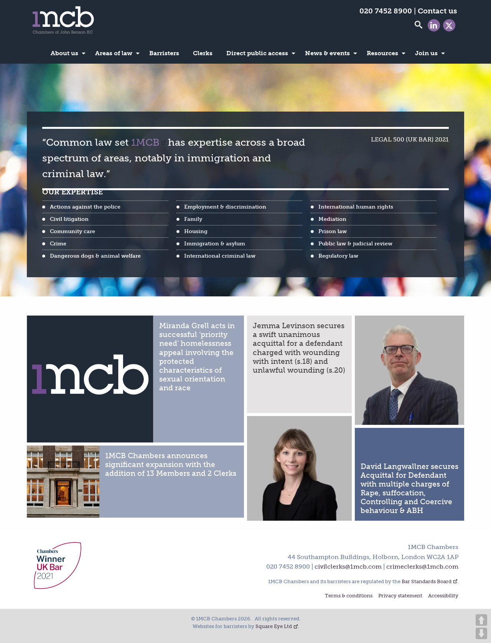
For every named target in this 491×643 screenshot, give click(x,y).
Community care (72, 231)
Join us (426, 53)
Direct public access (257, 53)
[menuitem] (65, 53)
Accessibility (443, 596)
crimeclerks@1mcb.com (422, 566)
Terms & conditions (348, 596)
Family (193, 218)
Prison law (332, 231)
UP (481, 620)
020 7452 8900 (385, 11)
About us (64, 53)
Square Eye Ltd (273, 626)
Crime (58, 243)
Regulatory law (338, 255)
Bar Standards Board (426, 581)
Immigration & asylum (214, 243)
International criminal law (219, 255)
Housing (196, 231)
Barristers (164, 53)
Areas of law (113, 53)
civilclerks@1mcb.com (348, 566)
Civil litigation (69, 218)
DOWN (481, 633)
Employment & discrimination (225, 206)
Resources (382, 53)
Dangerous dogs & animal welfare (95, 255)
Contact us (437, 11)
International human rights (355, 206)
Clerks (203, 53)
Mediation (332, 218)
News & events (327, 53)
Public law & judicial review (355, 243)
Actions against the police (85, 206)
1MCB (145, 142)
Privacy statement (400, 596)
